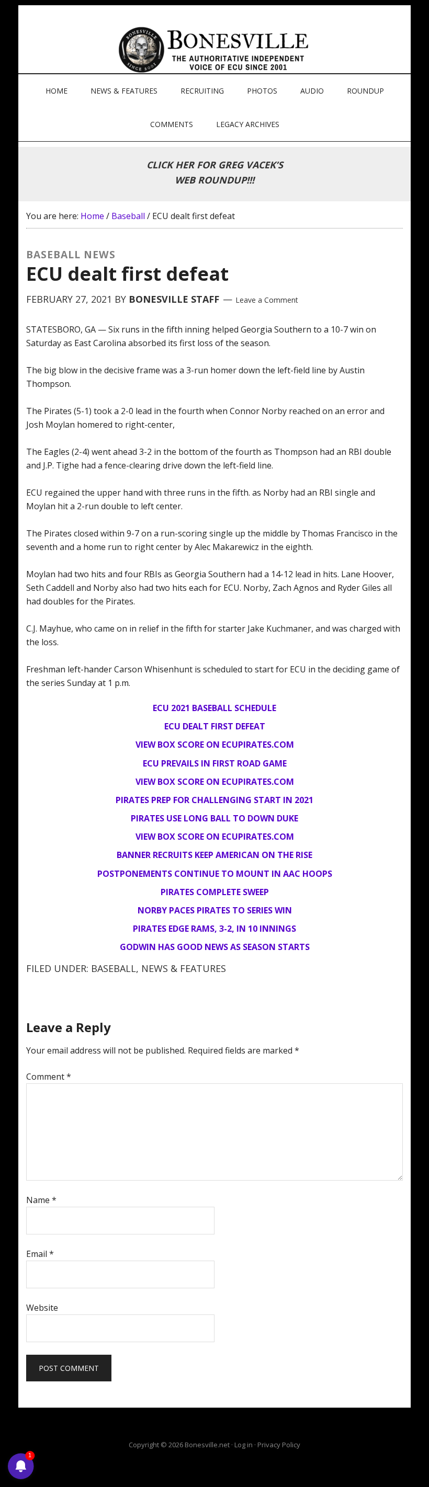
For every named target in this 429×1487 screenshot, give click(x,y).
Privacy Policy (278, 1444)
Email (40, 1254)
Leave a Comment (266, 300)
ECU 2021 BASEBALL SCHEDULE (214, 708)
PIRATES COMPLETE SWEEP (215, 892)
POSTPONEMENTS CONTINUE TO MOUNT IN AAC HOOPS (214, 873)
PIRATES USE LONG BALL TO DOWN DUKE (214, 818)
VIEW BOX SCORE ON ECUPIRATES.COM (215, 744)
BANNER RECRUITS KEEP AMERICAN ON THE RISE (214, 855)
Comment (48, 1076)
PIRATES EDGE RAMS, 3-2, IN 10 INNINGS (214, 928)
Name (41, 1200)
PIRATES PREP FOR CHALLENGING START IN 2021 (214, 800)
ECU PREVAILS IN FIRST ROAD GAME (215, 763)
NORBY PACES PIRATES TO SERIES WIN (215, 910)
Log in (243, 1444)
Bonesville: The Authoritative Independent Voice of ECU (216, 49)
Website (42, 1307)
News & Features (183, 968)
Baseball (113, 968)
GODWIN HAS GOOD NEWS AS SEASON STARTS (215, 947)
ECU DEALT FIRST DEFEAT (214, 726)
